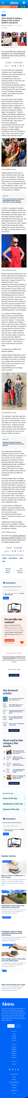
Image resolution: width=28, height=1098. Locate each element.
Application (14, 1049)
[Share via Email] (20, 65)
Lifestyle (3, 11)
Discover (14, 1040)
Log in (18, 669)
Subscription (14, 1053)
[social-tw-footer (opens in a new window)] (15, 1069)
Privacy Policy (14, 1090)
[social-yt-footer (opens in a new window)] (9, 1069)
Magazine (14, 1051)
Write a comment (14, 675)
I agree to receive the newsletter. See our (14, 594)
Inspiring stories (6, 917)
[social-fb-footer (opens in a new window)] (12, 1069)
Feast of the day (10, 798)
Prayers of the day (11, 809)
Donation (14, 1055)
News (14, 1034)
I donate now (9, 640)
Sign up (6, 598)
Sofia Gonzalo (18, 25)
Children (4, 558)
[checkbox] (3, 593)
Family (4, 970)
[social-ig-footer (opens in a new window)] (18, 1069)
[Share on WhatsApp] (23, 65)
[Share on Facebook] (12, 65)
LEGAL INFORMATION (14, 1082)
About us (14, 1079)
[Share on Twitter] (18, 65)
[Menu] (4, 3)
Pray (22, 6)
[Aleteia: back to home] (14, 2)
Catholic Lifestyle (7, 861)
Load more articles (14, 730)
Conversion (5, 891)
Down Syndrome (13, 558)
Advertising (14, 1057)
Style (3, 561)
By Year (14, 1064)
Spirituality (14, 1038)
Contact (14, 1087)
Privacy (14, 1093)
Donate (13, 6)
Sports (21, 558)
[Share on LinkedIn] (15, 65)
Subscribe (5, 6)
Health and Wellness (7, 945)
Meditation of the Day (13, 804)
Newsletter (14, 1047)
